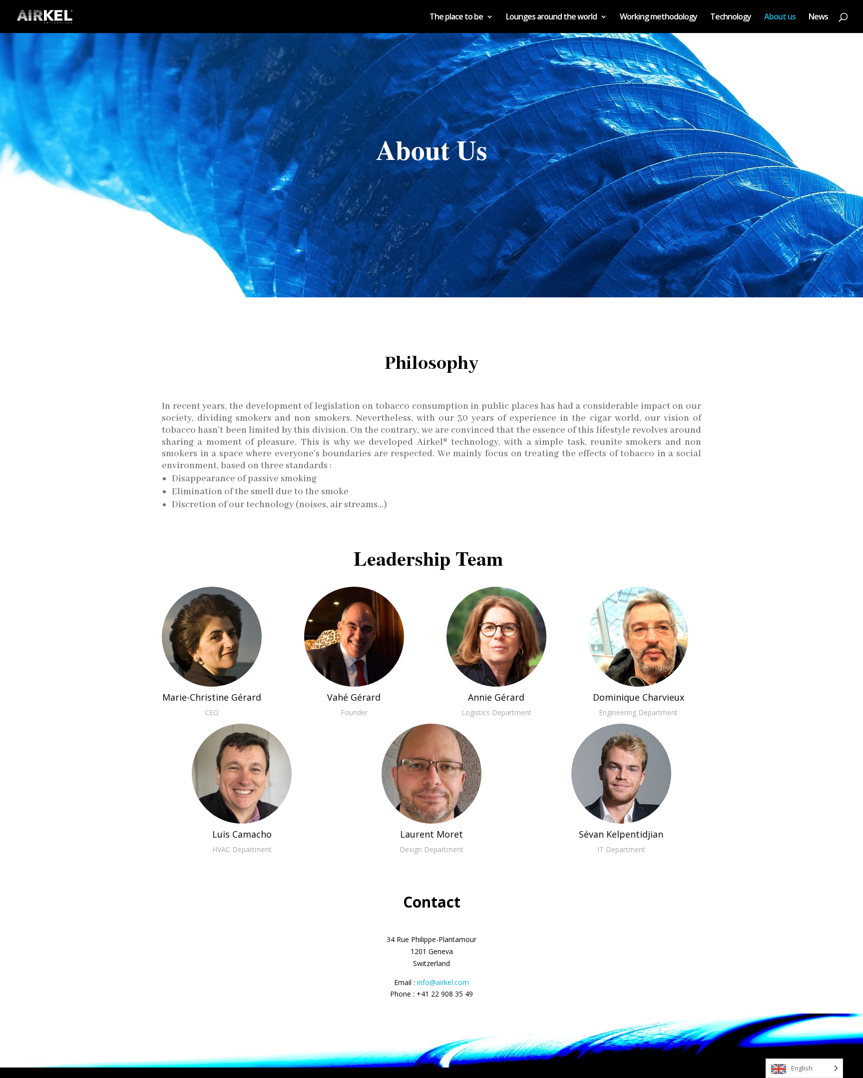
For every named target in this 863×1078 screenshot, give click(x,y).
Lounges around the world (551, 17)
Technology (730, 17)
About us (780, 17)
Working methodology (658, 17)
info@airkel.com (443, 982)
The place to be (456, 17)
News (818, 17)
